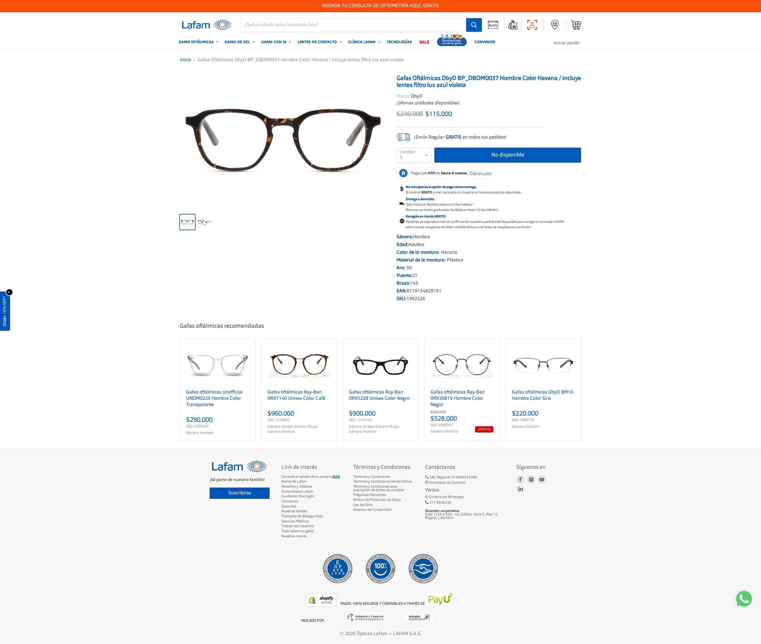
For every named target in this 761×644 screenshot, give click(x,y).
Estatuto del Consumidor (372, 510)
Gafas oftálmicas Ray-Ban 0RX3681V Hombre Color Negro (457, 398)
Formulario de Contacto (447, 483)
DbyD (416, 96)
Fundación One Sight (298, 496)
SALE (424, 42)
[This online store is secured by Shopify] (321, 605)
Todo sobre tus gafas (298, 531)
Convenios (484, 42)
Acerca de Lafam (294, 481)
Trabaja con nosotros (298, 526)
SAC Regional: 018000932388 (453, 477)
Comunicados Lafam (297, 491)
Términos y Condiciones (371, 477)
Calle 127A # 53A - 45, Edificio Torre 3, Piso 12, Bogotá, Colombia (462, 514)
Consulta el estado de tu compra (311, 477)
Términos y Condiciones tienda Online (382, 481)
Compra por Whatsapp (446, 497)
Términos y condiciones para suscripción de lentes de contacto (378, 488)
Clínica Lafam (362, 42)
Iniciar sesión (567, 43)
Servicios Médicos (295, 521)
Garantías (289, 506)
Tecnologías (399, 42)
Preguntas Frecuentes (369, 495)
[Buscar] (474, 25)
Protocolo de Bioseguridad (302, 516)
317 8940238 (440, 502)
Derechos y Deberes (297, 486)
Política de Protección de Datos (377, 500)
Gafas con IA (274, 42)
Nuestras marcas (294, 536)
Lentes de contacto (318, 42)
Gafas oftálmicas (197, 42)
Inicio (185, 60)
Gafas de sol (238, 42)
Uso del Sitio (363, 505)
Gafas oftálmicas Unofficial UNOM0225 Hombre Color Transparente (214, 398)
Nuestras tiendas (294, 511)
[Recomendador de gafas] (452, 42)
